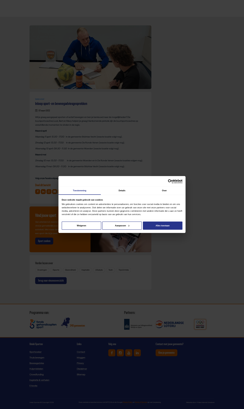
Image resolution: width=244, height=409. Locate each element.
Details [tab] (122, 190)
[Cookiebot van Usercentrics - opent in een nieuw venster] (170, 181)
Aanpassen (120, 225)
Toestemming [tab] (79, 190)
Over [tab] (164, 190)
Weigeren (81, 225)
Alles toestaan (163, 225)
